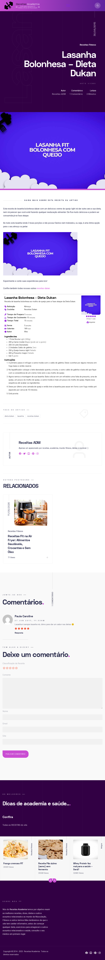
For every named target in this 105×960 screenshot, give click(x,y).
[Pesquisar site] (98, 5)
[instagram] (37, 454)
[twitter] (24, 454)
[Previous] (50, 880)
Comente (7, 675)
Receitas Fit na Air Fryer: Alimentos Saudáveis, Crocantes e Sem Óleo (20, 544)
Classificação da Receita (14, 663)
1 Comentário (76, 94)
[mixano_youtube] (91, 953)
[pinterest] (33, 454)
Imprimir (92, 322)
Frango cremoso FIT (13, 863)
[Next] (54, 880)
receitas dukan (43, 288)
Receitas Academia (18, 909)
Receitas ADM (59, 94)
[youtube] (29, 454)
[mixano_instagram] (100, 953)
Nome (5, 711)
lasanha (20, 416)
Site (4, 736)
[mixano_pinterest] (95, 953)
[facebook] (20, 454)
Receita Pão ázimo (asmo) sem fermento (47, 866)
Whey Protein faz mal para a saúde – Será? (82, 866)
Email (5, 723)
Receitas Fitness (88, 45)
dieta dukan (9, 416)
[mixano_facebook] (86, 953)
